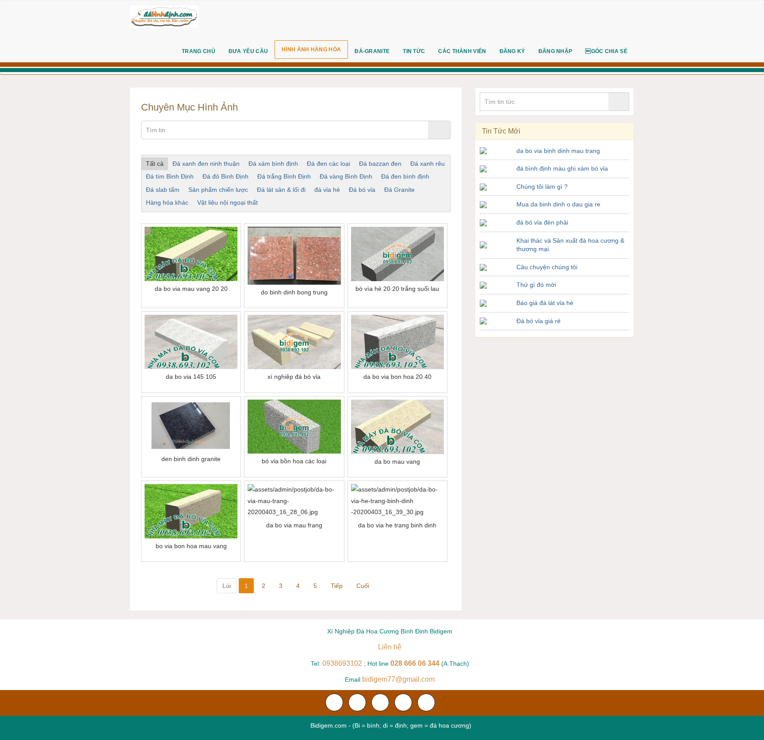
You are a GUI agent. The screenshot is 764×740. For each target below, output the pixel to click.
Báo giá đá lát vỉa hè (544, 302)
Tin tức (414, 51)
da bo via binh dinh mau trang (558, 150)
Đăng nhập (556, 51)
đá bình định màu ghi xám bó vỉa (562, 168)
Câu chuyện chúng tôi (546, 267)
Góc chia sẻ (606, 51)
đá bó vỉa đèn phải (542, 222)
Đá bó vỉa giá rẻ (538, 320)
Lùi (226, 585)
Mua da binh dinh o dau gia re (558, 204)
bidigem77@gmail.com (398, 679)
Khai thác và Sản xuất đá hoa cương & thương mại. (570, 245)
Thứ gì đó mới (536, 284)
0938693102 (342, 663)
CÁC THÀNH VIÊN (462, 51)
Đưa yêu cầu (248, 51)
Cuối (362, 585)
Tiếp (337, 585)
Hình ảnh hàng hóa (311, 49)
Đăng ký (512, 51)
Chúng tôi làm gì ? (542, 186)
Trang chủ (198, 51)
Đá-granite (372, 51)
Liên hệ (389, 647)
